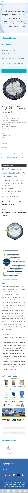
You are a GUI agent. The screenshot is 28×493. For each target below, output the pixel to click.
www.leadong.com (19, 486)
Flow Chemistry (9, 453)
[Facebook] (5, 475)
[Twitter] (18, 475)
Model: (3, 133)
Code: (2, 141)
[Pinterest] (23, 475)
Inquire (11, 153)
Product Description (8, 165)
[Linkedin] (14, 475)
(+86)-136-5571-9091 (14, 70)
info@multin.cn (11, 56)
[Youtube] (9, 475)
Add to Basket (11, 157)
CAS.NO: (3, 145)
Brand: (3, 137)
